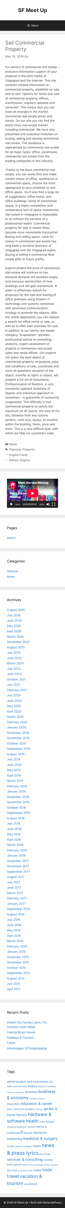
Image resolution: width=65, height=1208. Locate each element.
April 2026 (14, 631)
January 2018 (16, 855)
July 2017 (13, 882)
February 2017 (17, 898)
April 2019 (14, 775)
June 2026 (14, 620)
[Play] (11, 504)
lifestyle (28, 1132)
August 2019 (16, 754)
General (12, 571)
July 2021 (13, 684)
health (32, 1121)
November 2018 (18, 802)
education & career (37, 1103)
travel (13, 1176)
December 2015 (18, 957)
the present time (25, 1170)
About (11, 538)
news (37, 1146)
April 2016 (14, 935)
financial (15, 449)
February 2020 (17, 722)
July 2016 (13, 919)
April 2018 (14, 839)
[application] (32, 493)
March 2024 (15, 663)
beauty (32, 1086)
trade (47, 1169)
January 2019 (16, 791)
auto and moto (20, 1086)
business (31, 1092)
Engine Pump (18, 455)
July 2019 (13, 759)
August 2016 (16, 914)
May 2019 (14, 770)
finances (39, 1109)
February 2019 (17, 786)
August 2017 (15, 877)
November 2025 (18, 642)
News (13, 444)
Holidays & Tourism (20, 1037)
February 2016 (17, 946)
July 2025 (13, 652)
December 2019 (18, 733)
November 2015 (18, 962)
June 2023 (14, 674)
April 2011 (13, 989)
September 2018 (18, 813)
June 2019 (14, 765)
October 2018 (16, 807)
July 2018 (13, 823)
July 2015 (13, 983)
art (51, 1081)
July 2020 (14, 695)
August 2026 (16, 610)
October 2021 (16, 679)
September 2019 (18, 748)
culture (32, 1098)
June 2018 (14, 829)
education (13, 1104)
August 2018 (15, 818)
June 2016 (14, 925)
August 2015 (15, 978)
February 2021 (17, 690)
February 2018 (17, 850)
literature (40, 1132)
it (21, 1132)
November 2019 (18, 738)
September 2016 (18, 909)
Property (28, 449)
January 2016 (16, 951)
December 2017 (18, 861)
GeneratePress (52, 1202)
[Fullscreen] (53, 504)
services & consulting (25, 1159)
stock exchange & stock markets (43, 1165)
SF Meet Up (32, 10)
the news (12, 1170)
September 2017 (18, 871)
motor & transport (23, 1146)
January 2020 (16, 727)
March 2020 (15, 716)
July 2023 (14, 668)
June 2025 (14, 658)
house (50, 1121)
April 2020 (14, 711)
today (37, 1170)
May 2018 (13, 834)
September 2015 (18, 973)
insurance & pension (17, 1127)
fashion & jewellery (24, 1109)
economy (41, 1099)
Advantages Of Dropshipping (27, 1048)
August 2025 (16, 647)
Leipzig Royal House (21, 1032)
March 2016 (15, 941)
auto (9, 1086)
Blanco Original (19, 460)
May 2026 (14, 626)
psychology (45, 1154)
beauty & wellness (47, 1086)
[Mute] (48, 504)
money (10, 1146)
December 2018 (18, 797)
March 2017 (15, 893)
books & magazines (15, 1092)
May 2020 (14, 706)
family (10, 1109)
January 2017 (16, 903)
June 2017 (14, 887)
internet (31, 1127)
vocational (30, 1184)
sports (25, 1164)
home (42, 1121)
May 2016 (14, 930)
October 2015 (16, 968)
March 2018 (15, 845)
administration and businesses (28, 1081)
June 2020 (14, 700)
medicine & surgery (40, 1138)
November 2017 (18, 866)
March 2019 (15, 781)
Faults (11, 1043)
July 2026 (14, 615)
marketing (14, 1139)
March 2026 (15, 636)
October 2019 (16, 743)
